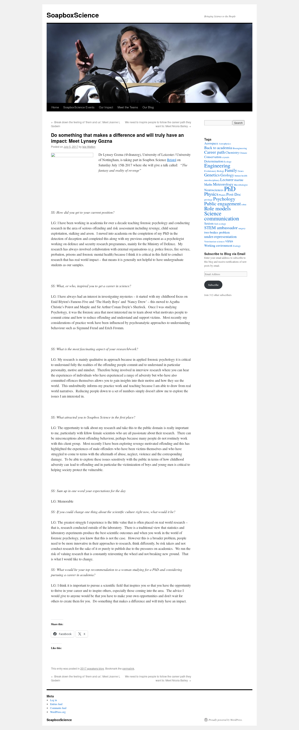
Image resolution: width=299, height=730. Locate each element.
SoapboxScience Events (79, 107)
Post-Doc (233, 194)
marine (238, 180)
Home (55, 107)
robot (243, 204)
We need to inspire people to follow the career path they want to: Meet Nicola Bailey (158, 124)
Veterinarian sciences (214, 241)
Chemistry (232, 152)
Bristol (171, 159)
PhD (230, 188)
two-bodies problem (217, 232)
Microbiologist (241, 184)
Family (231, 170)
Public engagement (222, 203)
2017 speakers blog (92, 668)
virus (229, 240)
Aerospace (211, 143)
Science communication (221, 215)
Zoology (237, 245)
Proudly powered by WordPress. (226, 719)
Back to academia (218, 147)
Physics (211, 194)
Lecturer (227, 179)
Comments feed (58, 708)
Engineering (217, 165)
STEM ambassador (221, 227)
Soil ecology (220, 223)
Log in (53, 700)
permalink (128, 668)
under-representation (220, 236)
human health (241, 175)
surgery (241, 228)
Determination (213, 161)
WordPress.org (58, 712)
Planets (222, 194)
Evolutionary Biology (214, 170)
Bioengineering (240, 148)
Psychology (224, 198)
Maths (208, 184)
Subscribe (213, 285)
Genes (241, 170)
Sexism (209, 223)
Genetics (212, 175)
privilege (208, 199)
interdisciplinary (212, 180)
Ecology (227, 161)
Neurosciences (213, 190)
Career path (214, 152)
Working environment (218, 245)
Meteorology (223, 184)
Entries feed (56, 704)
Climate (243, 152)
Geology (227, 175)
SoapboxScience (73, 14)
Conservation (212, 157)
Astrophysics (225, 143)
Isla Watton (88, 146)
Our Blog (148, 107)
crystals (225, 157)
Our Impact (106, 107)
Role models (217, 208)
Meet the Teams (128, 107)
